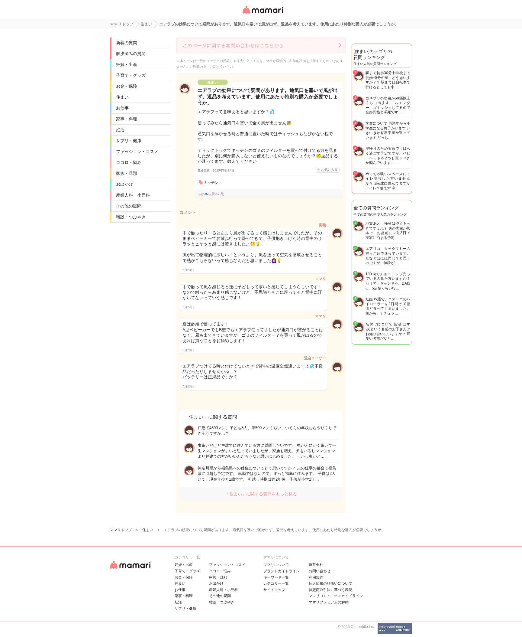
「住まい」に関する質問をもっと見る (261, 494)
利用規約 (316, 577)
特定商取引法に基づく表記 (330, 590)
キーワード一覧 (276, 577)
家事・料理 (126, 118)
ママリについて (276, 565)
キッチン (211, 183)
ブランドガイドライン (281, 571)
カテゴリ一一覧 (276, 583)
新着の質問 (126, 42)
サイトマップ (274, 590)
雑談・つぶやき (131, 216)
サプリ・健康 (128, 140)
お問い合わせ (319, 571)
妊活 (120, 129)
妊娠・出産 (126, 64)
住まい (122, 97)
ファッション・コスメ (137, 151)
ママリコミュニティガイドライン (336, 596)
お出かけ (124, 184)
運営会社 (316, 565)
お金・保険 (126, 86)
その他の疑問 (128, 206)
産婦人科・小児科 (133, 195)
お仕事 (122, 108)
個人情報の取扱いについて (330, 583)
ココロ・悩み (128, 162)
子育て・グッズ (131, 75)
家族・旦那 (126, 173)
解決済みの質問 (131, 53)
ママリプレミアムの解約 (329, 602)
